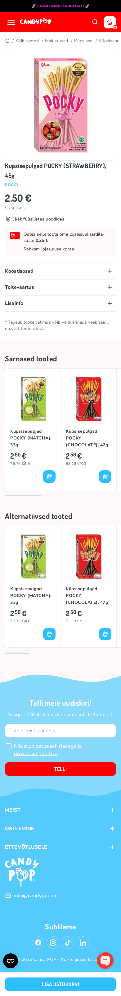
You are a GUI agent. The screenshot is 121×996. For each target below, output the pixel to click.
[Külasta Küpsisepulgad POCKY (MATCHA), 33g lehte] (33, 399)
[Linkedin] (83, 942)
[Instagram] (53, 942)
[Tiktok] (68, 942)
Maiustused (56, 41)
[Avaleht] (36, 22)
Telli (60, 769)
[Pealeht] (7, 41)
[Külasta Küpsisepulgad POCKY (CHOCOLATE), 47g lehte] (88, 399)
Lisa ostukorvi (60, 984)
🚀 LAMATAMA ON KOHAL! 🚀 (60, 6)
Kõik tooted (27, 41)
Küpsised (83, 41)
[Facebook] (38, 942)
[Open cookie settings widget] (10, 960)
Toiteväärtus (19, 287)
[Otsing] (95, 22)
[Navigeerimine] (11, 22)
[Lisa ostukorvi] (49, 476)
